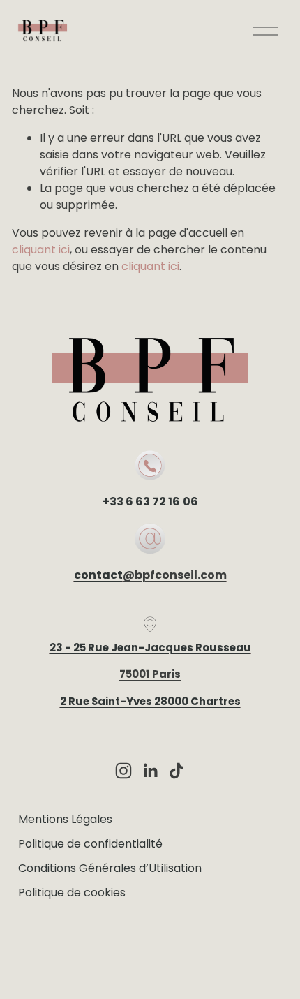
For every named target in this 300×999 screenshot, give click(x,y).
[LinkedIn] (150, 770)
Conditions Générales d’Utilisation (110, 868)
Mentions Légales (65, 819)
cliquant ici (41, 250)
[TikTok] (176, 770)
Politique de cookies (72, 893)
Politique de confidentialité (90, 844)
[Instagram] (123, 770)
